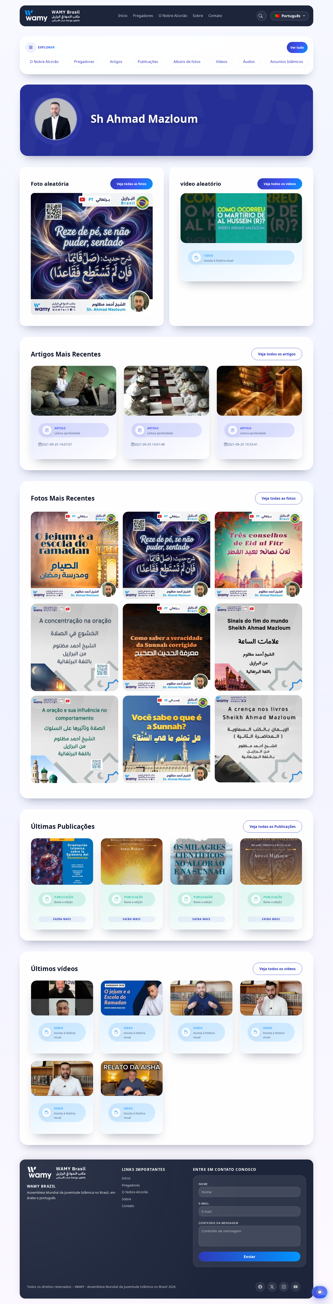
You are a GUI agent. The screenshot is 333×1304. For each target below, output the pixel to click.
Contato (215, 15)
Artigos (116, 61)
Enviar (249, 1256)
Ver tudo (297, 47)
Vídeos (221, 61)
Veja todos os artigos (277, 354)
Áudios (249, 61)
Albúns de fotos (187, 61)
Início (123, 15)
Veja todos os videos (280, 184)
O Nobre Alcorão (173, 15)
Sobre (198, 15)
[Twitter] (272, 1287)
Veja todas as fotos (131, 184)
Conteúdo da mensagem (218, 1223)
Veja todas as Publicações (273, 826)
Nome (203, 1184)
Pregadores (143, 15)
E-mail (204, 1203)
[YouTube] (296, 1287)
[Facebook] (260, 1287)
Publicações (148, 61)
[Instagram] (284, 1287)
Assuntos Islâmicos (286, 61)
